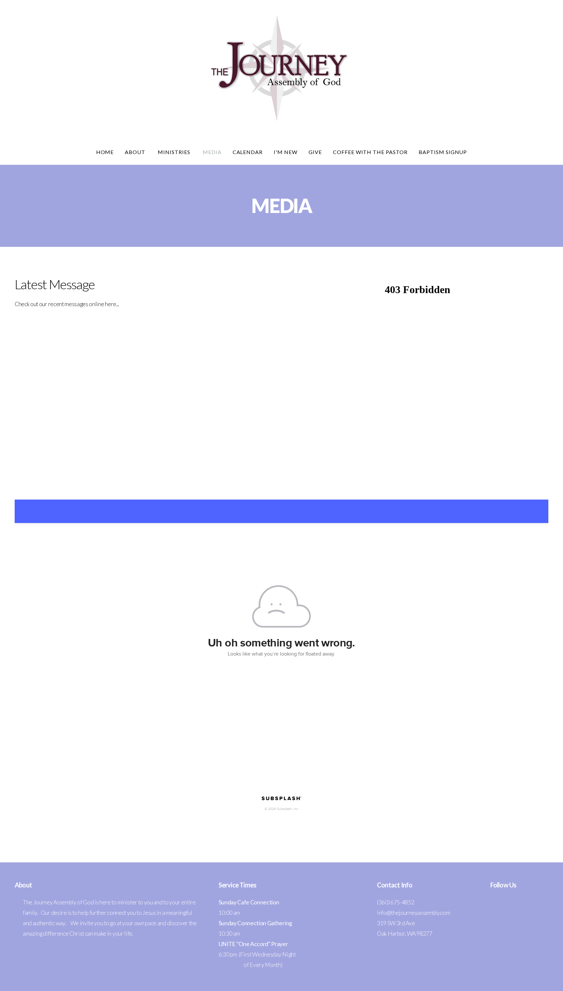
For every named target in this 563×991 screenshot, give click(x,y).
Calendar (248, 152)
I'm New (285, 152)
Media (212, 152)
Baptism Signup (443, 152)
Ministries (175, 152)
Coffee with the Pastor (370, 152)
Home (105, 152)
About (136, 152)
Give (315, 152)
